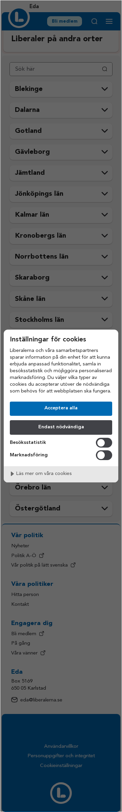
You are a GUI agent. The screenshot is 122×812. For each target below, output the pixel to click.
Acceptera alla (61, 408)
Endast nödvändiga (61, 427)
